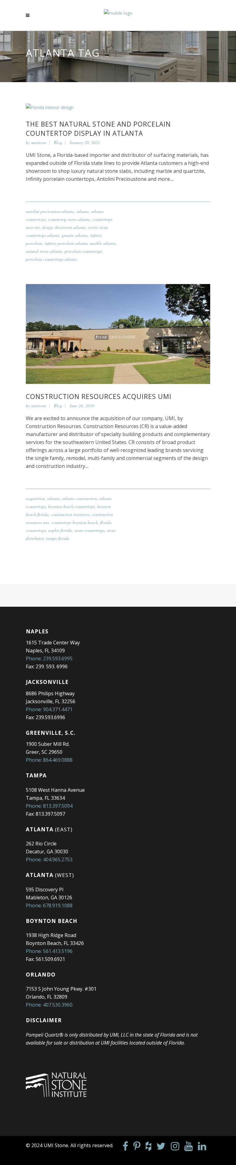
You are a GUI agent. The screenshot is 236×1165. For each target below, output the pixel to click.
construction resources (70, 514)
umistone (38, 142)
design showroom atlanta (63, 227)
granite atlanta (75, 235)
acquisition (35, 498)
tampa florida (57, 538)
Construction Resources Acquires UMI (98, 396)
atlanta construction (79, 498)
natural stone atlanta (44, 251)
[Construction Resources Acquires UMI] (118, 333)
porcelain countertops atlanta (51, 259)
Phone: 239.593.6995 (49, 658)
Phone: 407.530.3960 (49, 1004)
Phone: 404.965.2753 (49, 859)
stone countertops (89, 530)
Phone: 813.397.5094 (49, 806)
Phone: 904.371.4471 (49, 709)
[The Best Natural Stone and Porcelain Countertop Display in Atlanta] (50, 107)
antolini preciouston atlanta (50, 211)
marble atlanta (103, 243)
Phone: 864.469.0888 (49, 760)
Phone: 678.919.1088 (49, 905)
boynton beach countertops (71, 506)
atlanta (83, 211)
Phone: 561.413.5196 (49, 951)
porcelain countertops (83, 251)
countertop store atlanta (69, 219)
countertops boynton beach (74, 522)
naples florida (60, 530)
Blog (58, 142)
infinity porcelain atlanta (66, 243)
